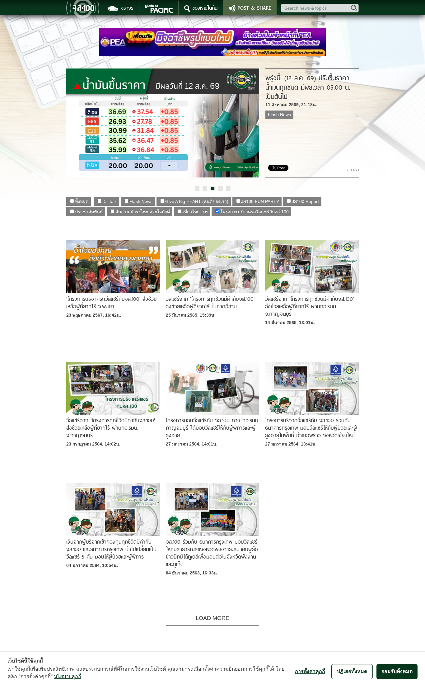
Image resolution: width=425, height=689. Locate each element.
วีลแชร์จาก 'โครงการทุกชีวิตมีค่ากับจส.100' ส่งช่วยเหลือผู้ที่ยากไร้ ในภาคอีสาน (210, 302)
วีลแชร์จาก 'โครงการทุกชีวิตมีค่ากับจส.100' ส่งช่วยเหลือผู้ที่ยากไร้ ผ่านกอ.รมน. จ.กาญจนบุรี (309, 306)
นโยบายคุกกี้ (67, 676)
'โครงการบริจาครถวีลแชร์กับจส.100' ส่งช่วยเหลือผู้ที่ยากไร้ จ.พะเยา (111, 302)
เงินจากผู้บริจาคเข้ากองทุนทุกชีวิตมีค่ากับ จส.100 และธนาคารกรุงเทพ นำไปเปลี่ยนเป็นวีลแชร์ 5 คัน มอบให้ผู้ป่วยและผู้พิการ (111, 549)
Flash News (279, 114)
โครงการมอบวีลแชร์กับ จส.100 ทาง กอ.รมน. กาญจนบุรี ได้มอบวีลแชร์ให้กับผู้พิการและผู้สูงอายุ (212, 428)
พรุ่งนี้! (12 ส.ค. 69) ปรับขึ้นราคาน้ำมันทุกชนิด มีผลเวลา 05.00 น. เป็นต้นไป (307, 87)
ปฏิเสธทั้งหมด (352, 671)
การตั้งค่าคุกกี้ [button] (310, 671)
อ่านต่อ (353, 170)
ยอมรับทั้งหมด (397, 671)
